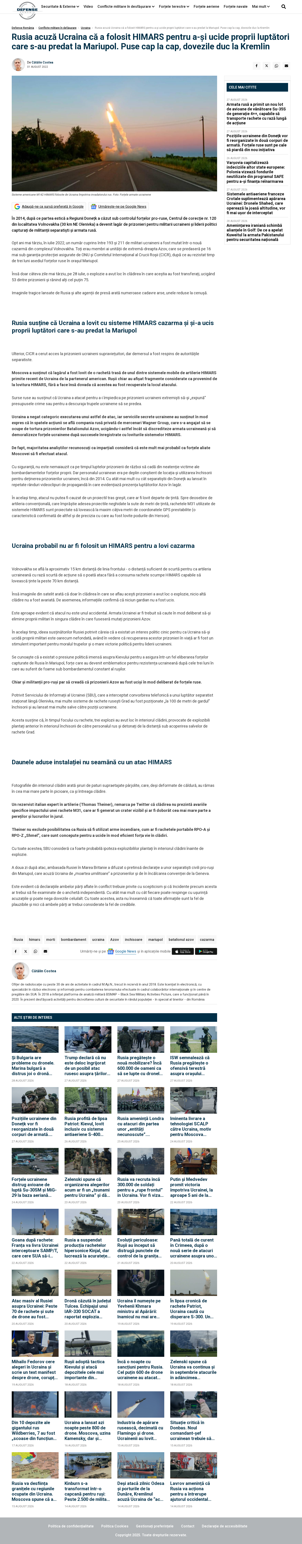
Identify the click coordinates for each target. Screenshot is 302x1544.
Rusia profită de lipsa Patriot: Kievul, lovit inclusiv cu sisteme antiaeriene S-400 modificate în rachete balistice (86, 1126)
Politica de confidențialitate (71, 1526)
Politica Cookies (114, 1526)
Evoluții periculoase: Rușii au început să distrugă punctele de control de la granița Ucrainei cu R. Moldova (140, 1248)
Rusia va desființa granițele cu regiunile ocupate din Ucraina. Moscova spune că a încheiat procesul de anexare (33, 1491)
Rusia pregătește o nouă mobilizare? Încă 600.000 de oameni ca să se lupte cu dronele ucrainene (139, 1065)
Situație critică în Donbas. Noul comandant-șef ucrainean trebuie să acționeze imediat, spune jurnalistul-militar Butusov (190, 1430)
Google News (125, 951)
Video (88, 6)
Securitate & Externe (58, 6)
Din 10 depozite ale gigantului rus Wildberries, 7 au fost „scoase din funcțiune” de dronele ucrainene (35, 1430)
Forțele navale (236, 6)
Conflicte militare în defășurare (57, 27)
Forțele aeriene (206, 6)
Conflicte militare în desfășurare (124, 6)
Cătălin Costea (42, 62)
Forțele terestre (172, 6)
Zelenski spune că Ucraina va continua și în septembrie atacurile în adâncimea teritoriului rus (193, 1369)
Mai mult (259, 6)
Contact (187, 1526)
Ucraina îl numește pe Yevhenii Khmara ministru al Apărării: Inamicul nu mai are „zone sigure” (139, 1308)
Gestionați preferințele (155, 1526)
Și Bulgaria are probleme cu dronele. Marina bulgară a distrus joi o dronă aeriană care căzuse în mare (34, 1065)
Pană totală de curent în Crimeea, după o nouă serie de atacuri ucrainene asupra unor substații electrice (193, 1248)
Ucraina (85, 27)
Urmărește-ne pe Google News (122, 206)
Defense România (23, 27)
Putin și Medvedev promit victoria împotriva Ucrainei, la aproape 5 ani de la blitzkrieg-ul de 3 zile (191, 1187)
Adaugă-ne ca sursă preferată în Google (53, 206)
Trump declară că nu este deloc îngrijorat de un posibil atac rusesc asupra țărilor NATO (86, 1065)
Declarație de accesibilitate (224, 1526)
